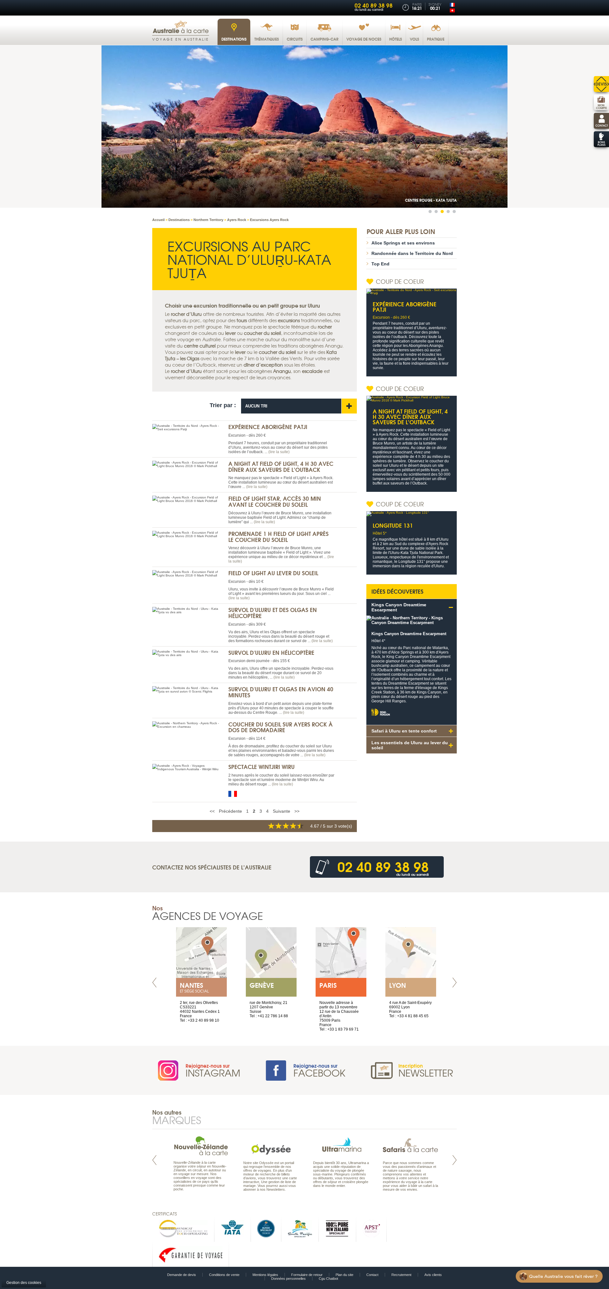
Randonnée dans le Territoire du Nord (412, 253)
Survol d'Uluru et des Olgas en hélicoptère (272, 612)
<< (212, 811)
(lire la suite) (279, 452)
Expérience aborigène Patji (267, 426)
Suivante (281, 811)
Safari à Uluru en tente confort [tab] (404, 730)
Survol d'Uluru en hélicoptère (271, 652)
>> (296, 811)
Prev (154, 982)
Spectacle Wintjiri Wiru (261, 766)
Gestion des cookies (23, 1282)
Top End (380, 263)
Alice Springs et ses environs (403, 242)
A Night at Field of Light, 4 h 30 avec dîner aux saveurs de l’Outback (280, 466)
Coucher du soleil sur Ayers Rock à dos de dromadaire (280, 727)
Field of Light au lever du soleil (273, 573)
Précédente (230, 811)
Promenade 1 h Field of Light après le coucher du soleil (278, 536)
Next (454, 982)
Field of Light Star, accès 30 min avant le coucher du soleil (274, 501)
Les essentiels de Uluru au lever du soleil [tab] (409, 745)
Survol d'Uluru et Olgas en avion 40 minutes (280, 692)
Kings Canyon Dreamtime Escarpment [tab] (398, 607)
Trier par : (223, 405)
